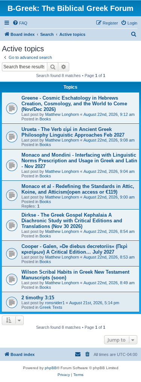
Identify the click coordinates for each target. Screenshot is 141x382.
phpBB (51, 368)
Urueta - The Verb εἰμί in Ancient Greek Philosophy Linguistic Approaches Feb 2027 (72, 132)
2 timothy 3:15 (37, 297)
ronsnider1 (55, 302)
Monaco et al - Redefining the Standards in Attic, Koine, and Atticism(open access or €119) (77, 189)
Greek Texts (50, 307)
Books (45, 119)
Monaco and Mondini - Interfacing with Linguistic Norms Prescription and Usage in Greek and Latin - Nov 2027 (79, 160)
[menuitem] (19, 23)
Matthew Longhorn (62, 114)
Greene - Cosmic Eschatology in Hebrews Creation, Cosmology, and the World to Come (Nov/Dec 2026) (74, 103)
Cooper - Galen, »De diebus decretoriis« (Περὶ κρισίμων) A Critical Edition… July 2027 (74, 249)
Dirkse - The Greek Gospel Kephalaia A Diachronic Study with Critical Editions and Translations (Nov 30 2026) (71, 220)
